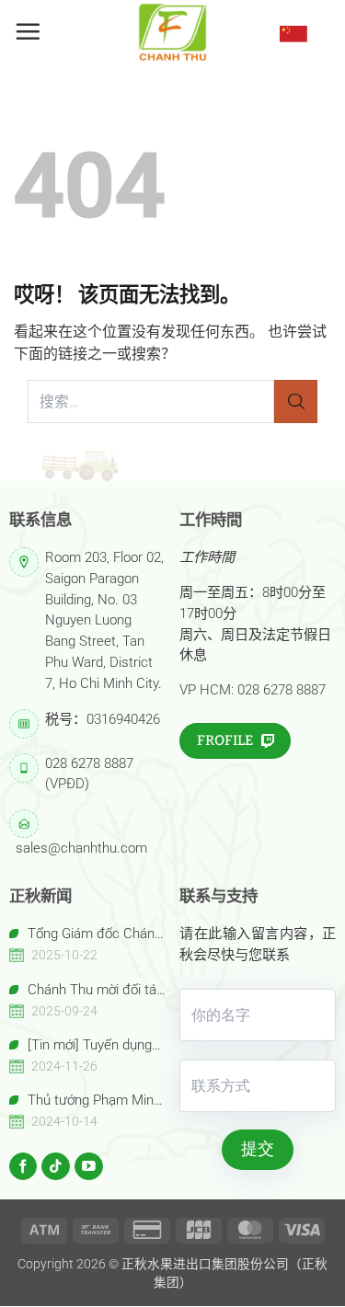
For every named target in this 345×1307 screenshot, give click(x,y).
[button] (27, 31)
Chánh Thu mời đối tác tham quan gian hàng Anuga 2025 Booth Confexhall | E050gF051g (86, 991)
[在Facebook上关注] (23, 1166)
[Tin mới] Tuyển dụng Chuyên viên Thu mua (80, 1046)
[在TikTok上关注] (55, 1166)
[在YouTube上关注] (89, 1166)
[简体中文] (293, 33)
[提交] (295, 401)
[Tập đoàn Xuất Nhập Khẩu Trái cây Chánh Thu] (173, 32)
